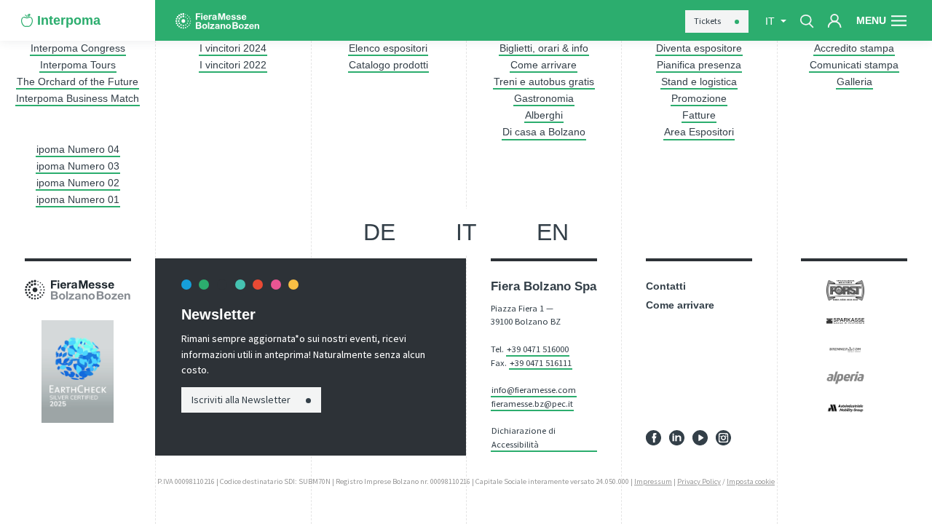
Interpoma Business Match (77, 98)
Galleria (854, 81)
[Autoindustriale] (845, 407)
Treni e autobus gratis (544, 81)
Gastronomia (544, 98)
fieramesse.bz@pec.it (532, 403)
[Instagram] (723, 436)
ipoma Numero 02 (77, 182)
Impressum (653, 481)
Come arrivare (543, 65)
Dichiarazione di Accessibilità (523, 437)
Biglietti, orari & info (543, 48)
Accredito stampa (854, 48)
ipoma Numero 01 (77, 199)
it (466, 232)
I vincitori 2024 (233, 48)
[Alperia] (845, 377)
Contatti (666, 286)
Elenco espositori (388, 48)
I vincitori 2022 (233, 65)
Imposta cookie (751, 481)
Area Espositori (699, 132)
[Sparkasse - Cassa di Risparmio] (845, 319)
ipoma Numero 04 (77, 149)
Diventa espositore (699, 48)
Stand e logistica (699, 81)
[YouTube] (700, 436)
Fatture (699, 115)
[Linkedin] (676, 436)
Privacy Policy (699, 481)
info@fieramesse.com (533, 389)
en (553, 232)
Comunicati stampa (854, 65)
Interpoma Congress (78, 48)
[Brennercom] (845, 348)
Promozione (699, 98)
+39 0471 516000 (538, 349)
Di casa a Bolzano (543, 132)
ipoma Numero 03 (77, 166)
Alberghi (544, 115)
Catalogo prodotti (388, 65)
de (379, 232)
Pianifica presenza (699, 65)
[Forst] (845, 289)
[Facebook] (653, 436)
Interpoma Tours (78, 65)
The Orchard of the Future (77, 81)
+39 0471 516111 (541, 362)
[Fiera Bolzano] (217, 20)
